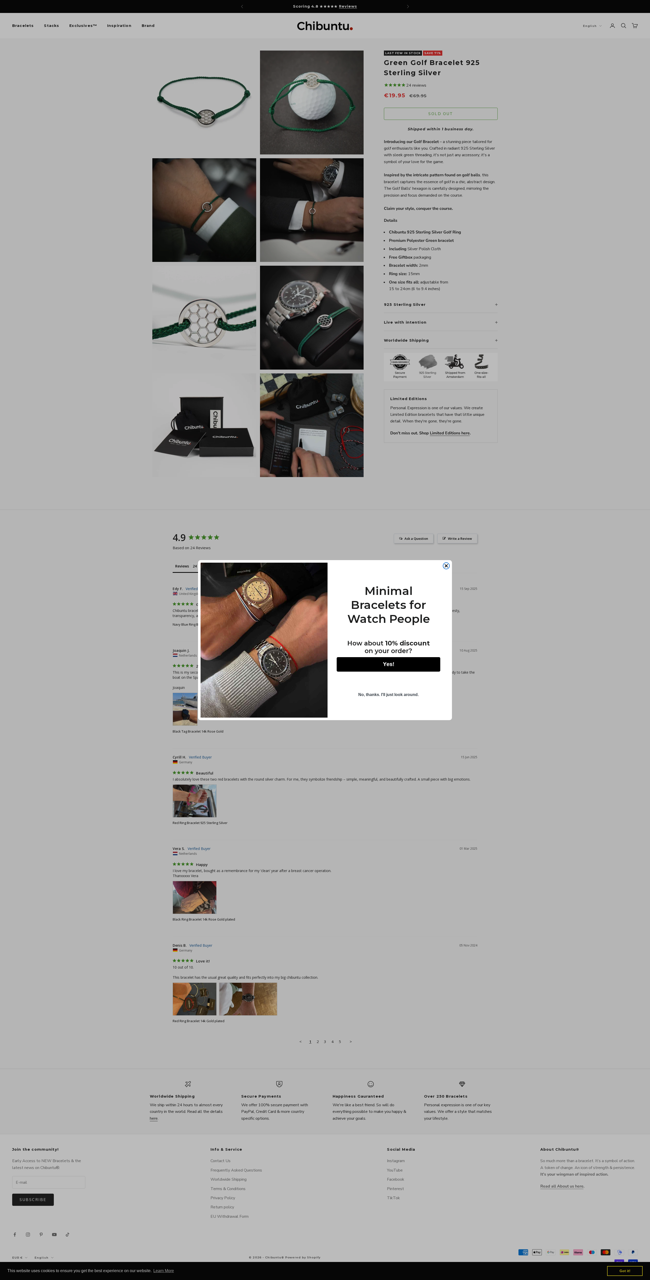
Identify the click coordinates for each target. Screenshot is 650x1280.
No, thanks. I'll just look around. (388, 694)
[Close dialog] (446, 566)
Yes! (388, 664)
